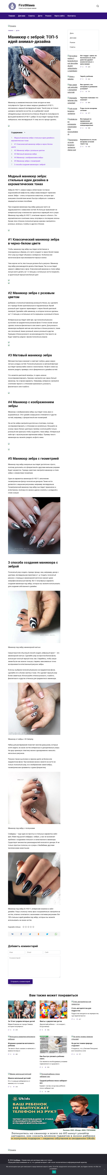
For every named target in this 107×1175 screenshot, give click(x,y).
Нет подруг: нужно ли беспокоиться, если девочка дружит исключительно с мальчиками (88, 60)
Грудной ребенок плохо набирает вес (53, 1082)
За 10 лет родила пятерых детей (21, 1021)
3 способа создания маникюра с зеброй (29, 165)
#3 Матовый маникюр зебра (25, 154)
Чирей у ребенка (86, 76)
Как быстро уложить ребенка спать (52, 1057)
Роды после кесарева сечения (88, 109)
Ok (54, 1172)
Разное (48, 16)
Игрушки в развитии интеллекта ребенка (21, 1044)
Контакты (72, 16)
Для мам (21, 16)
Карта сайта (59, 16)
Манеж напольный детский (19, 1078)
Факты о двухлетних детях (51, 1021)
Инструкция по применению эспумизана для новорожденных (86, 122)
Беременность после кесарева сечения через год (88, 142)
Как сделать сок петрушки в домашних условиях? (88, 87)
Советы (31, 16)
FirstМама (27, 5)
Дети (40, 16)
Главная (12, 16)
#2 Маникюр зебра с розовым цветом (29, 150)
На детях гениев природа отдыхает (81, 1044)
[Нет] (104, 1169)
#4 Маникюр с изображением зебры (28, 158)
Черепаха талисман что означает (89, 99)
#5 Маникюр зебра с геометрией (27, 161)
